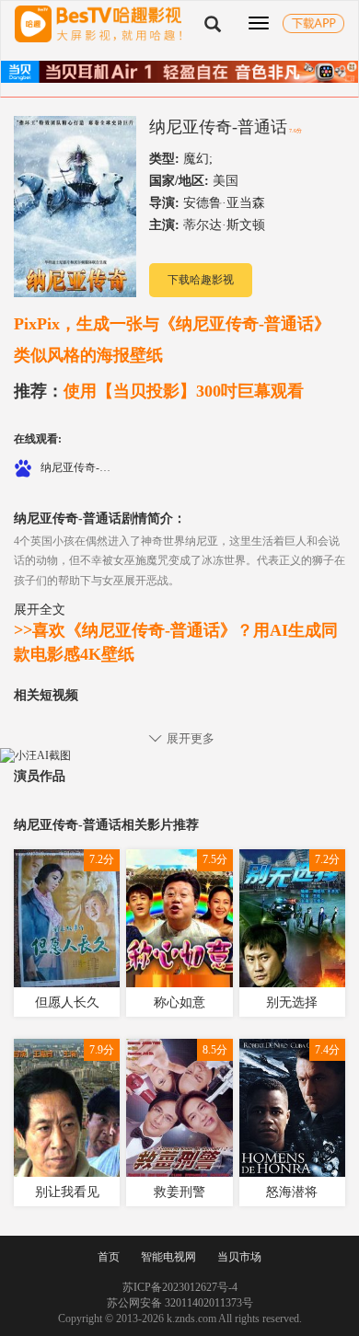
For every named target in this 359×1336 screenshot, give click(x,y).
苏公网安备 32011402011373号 (180, 1302)
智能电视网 (168, 1256)
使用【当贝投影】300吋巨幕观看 (159, 391)
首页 (109, 1256)
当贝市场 (239, 1256)
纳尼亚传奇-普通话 (218, 127)
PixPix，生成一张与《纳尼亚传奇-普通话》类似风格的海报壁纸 (172, 339)
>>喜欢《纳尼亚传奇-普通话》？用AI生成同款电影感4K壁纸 (176, 642)
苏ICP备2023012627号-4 (179, 1287)
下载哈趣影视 (201, 279)
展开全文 (39, 609)
